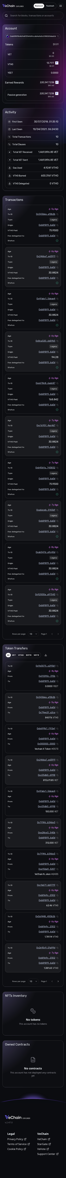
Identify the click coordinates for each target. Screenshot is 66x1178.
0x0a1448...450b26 (45, 916)
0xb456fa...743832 (45, 467)
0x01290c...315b (47, 676)
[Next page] (58, 634)
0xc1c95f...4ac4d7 (46, 425)
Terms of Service (17, 1144)
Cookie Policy (15, 1149)
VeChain (42, 1139)
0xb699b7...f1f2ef (46, 728)
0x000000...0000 (46, 744)
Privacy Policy (15, 1139)
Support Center (46, 1154)
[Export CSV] (45, 655)
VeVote (41, 1149)
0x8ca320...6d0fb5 (45, 341)
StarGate (42, 1144)
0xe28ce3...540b (46, 832)
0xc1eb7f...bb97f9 (46, 885)
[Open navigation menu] (61, 6)
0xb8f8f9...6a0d (47, 225)
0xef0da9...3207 (47, 869)
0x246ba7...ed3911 (46, 256)
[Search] (6, 15)
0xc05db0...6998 (46, 775)
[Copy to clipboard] (58, 36)
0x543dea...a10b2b (45, 214)
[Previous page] (52, 634)
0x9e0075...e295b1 (45, 666)
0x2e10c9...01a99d (45, 947)
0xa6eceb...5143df (45, 510)
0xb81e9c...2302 (46, 895)
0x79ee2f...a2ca (47, 712)
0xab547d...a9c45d (45, 552)
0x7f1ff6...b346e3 (46, 822)
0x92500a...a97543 (45, 594)
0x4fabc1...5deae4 (46, 298)
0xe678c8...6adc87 (45, 383)
